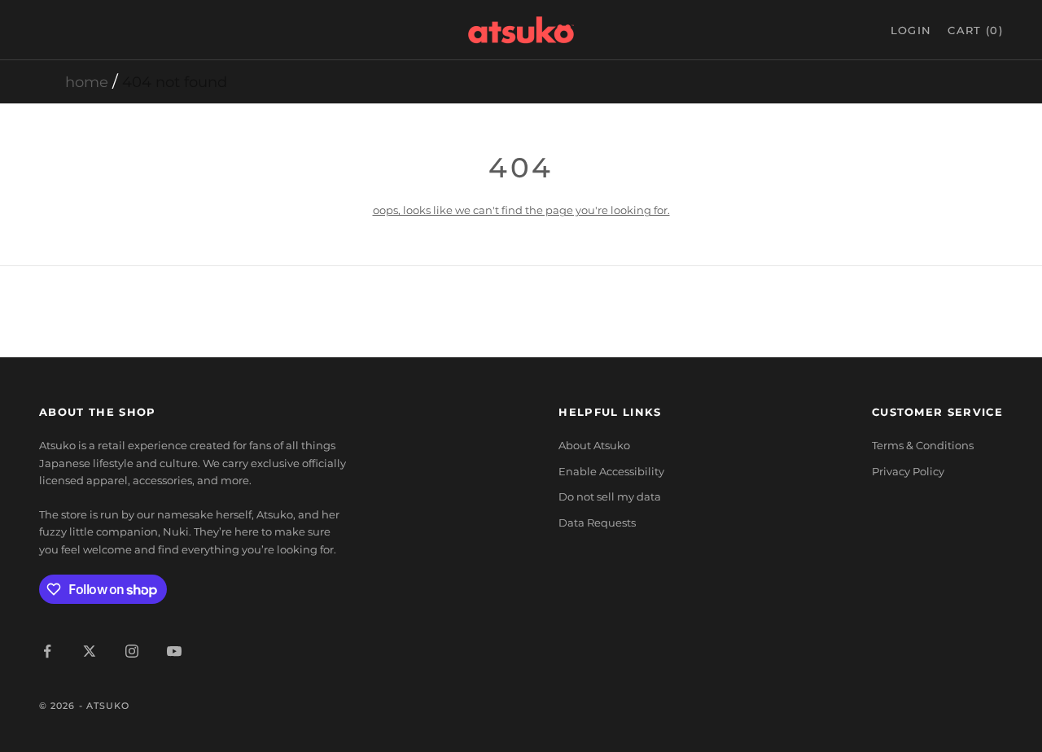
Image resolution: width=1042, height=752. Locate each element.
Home (86, 82)
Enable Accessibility (611, 471)
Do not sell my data (609, 496)
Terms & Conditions (923, 445)
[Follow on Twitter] (89, 651)
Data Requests (597, 522)
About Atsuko (594, 445)
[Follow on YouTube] (174, 651)
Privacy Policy (908, 471)
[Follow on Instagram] (132, 651)
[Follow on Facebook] (47, 651)
